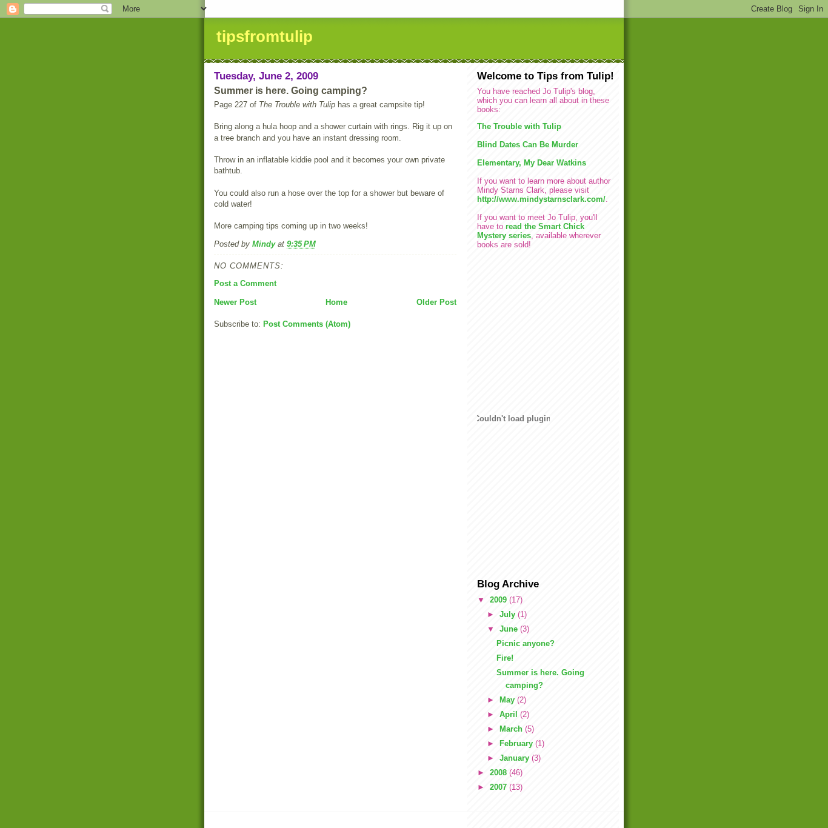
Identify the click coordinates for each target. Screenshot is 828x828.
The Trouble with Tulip (519, 126)
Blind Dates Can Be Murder (527, 144)
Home (336, 302)
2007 (499, 787)
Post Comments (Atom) (306, 324)
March (512, 728)
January (515, 758)
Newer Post (235, 302)
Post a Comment (245, 283)
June (509, 628)
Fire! (504, 658)
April (509, 714)
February (517, 743)
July (508, 614)
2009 (499, 599)
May (508, 699)
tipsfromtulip (264, 36)
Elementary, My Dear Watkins (531, 162)
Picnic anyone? (525, 643)
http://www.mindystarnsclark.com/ (541, 199)
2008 (499, 772)
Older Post (436, 302)
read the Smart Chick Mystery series (530, 231)
